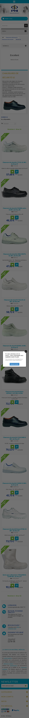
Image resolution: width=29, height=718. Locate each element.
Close (26, 351)
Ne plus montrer (14, 364)
